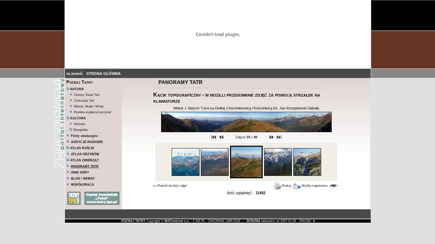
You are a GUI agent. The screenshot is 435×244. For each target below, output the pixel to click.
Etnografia (80, 129)
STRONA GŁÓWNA (103, 74)
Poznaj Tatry (79, 82)
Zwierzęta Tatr (84, 100)
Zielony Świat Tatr (87, 95)
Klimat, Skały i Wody (89, 106)
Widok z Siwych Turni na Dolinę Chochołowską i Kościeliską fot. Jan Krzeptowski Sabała (246, 108)
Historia (79, 124)
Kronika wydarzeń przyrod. (93, 112)
